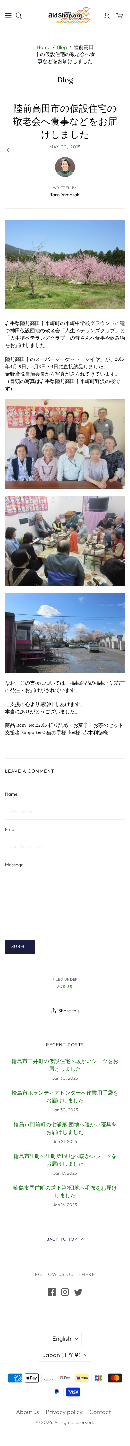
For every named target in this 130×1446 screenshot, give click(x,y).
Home (43, 47)
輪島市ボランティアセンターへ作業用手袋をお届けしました (65, 1097)
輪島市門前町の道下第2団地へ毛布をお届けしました (65, 1192)
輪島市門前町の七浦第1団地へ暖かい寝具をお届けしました (65, 1128)
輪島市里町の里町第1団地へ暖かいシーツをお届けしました (65, 1160)
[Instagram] (65, 1292)
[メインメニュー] (8, 15)
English (61, 1338)
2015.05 (65, 986)
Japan (62, 1355)
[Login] (106, 15)
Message (14, 865)
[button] (65, 1239)
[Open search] (19, 15)
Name (11, 794)
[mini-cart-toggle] (119, 15)
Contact (100, 1412)
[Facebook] (52, 1292)
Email (10, 829)
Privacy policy (64, 1412)
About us (27, 1412)
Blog (62, 47)
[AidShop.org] (65, 14)
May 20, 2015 (64, 146)
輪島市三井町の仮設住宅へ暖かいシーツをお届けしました (65, 1065)
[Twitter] (78, 1292)
